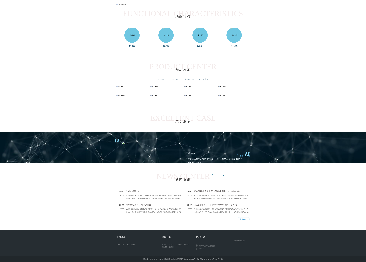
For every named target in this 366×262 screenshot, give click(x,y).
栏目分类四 (203, 79)
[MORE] (132, 87)
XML (216, 259)
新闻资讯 (205, 5)
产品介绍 (194, 5)
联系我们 (226, 5)
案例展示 (215, 5)
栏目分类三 (190, 79)
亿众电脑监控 (131, 244)
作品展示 (183, 5)
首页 (161, 5)
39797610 (201, 249)
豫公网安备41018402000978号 (205, 259)
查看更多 (243, 156)
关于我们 (172, 5)
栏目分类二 (176, 79)
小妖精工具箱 (120, 244)
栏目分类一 (162, 79)
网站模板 (220, 259)
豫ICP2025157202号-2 (190, 259)
